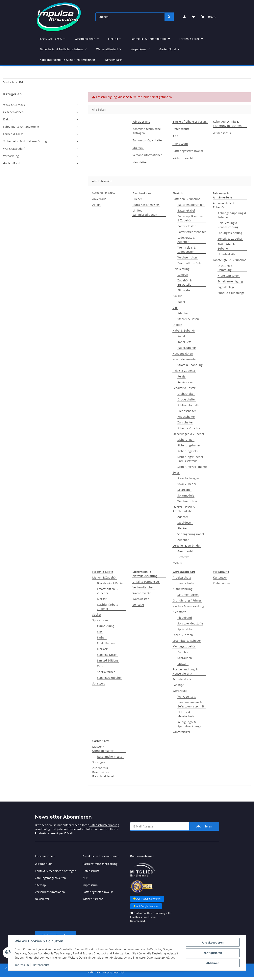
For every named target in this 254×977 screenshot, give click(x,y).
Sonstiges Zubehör (230, 238)
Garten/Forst (11, 163)
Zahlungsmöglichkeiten (148, 140)
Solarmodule (185, 495)
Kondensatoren (183, 353)
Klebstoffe (179, 612)
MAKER (177, 563)
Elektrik (8, 119)
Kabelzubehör (186, 348)
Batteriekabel (186, 210)
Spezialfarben (106, 672)
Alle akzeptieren (213, 942)
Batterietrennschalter (191, 232)
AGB (175, 136)
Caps (100, 666)
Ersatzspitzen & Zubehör (107, 591)
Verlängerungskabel (190, 534)
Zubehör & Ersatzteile (184, 282)
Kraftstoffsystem (229, 275)
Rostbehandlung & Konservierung (185, 671)
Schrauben (184, 658)
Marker (102, 599)
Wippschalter (186, 416)
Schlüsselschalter (189, 405)
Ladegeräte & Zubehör (186, 240)
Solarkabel (184, 490)
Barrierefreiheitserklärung (190, 121)
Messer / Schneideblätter (103, 749)
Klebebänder (221, 583)
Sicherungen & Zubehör (188, 434)
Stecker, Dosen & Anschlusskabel (184, 509)
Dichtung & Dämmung (225, 268)
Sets (100, 632)
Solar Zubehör (186, 484)
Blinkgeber (184, 290)
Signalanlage (226, 287)
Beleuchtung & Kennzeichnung (228, 225)
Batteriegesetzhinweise (188, 151)
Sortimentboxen (188, 595)
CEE (175, 307)
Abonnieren (204, 826)
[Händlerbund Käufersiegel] (141, 886)
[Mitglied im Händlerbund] (142, 870)
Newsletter (140, 162)
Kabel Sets (184, 342)
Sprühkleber (185, 629)
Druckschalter (186, 399)
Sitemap (138, 148)
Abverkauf (99, 199)
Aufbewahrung (182, 589)
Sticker (96, 614)
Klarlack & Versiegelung (188, 606)
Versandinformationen (148, 155)
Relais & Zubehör (184, 371)
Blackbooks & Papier (110, 583)
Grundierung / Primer (187, 600)
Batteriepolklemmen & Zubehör (190, 218)
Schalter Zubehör (188, 428)
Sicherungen (185, 439)
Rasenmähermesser (110, 756)
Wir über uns (141, 121)
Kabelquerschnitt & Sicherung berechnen (67, 60)
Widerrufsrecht (183, 158)
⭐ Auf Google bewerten (146, 906)
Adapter (182, 313)
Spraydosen (100, 620)
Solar (176, 472)
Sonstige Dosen (107, 655)
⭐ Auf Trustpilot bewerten (147, 898)
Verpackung (11, 156)
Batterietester (186, 226)
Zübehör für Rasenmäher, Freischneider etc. (104, 772)
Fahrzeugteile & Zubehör (229, 260)
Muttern (182, 663)
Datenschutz (41, 965)
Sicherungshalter (188, 445)
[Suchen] (169, 16)
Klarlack (102, 649)
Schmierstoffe (182, 679)
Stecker (182, 528)
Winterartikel (181, 732)
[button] (184, 17)
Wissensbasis (113, 60)
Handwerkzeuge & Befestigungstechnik (190, 704)
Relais (181, 376)
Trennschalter (186, 411)
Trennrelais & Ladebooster (186, 250)
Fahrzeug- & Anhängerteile (21, 127)
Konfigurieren (212, 952)
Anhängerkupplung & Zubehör (232, 215)
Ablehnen (212, 963)
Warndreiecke (142, 593)
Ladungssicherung (230, 233)
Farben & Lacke (13, 134)
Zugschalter (185, 422)
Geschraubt (185, 551)
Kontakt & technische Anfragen (147, 131)
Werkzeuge (180, 691)
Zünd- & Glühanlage (231, 293)
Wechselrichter (187, 257)
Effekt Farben (106, 643)
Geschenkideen (13, 112)
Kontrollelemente (184, 359)
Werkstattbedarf (14, 149)
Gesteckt (183, 557)
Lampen (182, 274)
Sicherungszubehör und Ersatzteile (190, 459)
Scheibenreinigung (230, 281)
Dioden (177, 325)
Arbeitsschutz (182, 577)
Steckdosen (184, 522)
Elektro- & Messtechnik (185, 714)
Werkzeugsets (186, 696)
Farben (101, 637)
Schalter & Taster (184, 388)
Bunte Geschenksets (146, 205)
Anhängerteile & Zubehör (224, 205)
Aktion (96, 205)
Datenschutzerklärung (104, 825)
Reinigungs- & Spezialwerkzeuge (189, 724)
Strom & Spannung (190, 365)
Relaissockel (185, 382)
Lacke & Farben (183, 635)
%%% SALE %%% (14, 105)
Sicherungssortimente (192, 467)
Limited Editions (107, 660)
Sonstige (138, 604)
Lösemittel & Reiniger (187, 640)
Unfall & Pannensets (146, 581)
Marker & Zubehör (104, 577)
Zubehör (183, 540)
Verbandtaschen (143, 587)
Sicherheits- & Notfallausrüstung (25, 141)
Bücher (137, 199)
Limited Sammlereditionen (145, 212)
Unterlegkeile (226, 254)
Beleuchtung (181, 269)
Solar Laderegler (188, 478)
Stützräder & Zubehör (226, 246)
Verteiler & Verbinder (187, 545)
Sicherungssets (187, 451)
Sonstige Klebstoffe (190, 623)
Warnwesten (141, 599)
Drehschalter (186, 394)
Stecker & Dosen (188, 319)
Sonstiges (98, 683)
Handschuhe (185, 583)
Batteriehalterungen (190, 205)
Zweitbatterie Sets (189, 263)
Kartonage (220, 577)
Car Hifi (177, 296)
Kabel (181, 302)
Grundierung (105, 626)
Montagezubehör (184, 646)
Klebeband (184, 618)
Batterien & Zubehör (186, 199)
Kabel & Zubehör (184, 330)
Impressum (21, 965)
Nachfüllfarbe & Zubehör (107, 607)
